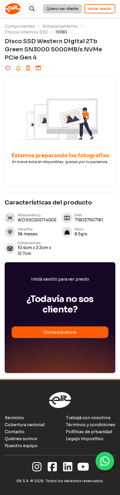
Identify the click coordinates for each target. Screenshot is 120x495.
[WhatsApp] (105, 461)
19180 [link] (61, 32)
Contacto (14, 431)
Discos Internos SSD (26, 32)
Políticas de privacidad (89, 431)
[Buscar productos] (32, 9)
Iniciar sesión (99, 8)
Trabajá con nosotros (88, 417)
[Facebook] (52, 467)
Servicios (14, 417)
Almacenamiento (60, 26)
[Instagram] (36, 467)
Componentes (20, 26)
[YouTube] (83, 467)
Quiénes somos (21, 438)
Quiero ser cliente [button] (62, 8)
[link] (20, 26)
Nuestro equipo (21, 445)
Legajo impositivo (84, 438)
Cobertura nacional (25, 424)
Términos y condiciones (90, 424)
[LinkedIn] (67, 467)
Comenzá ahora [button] (60, 332)
